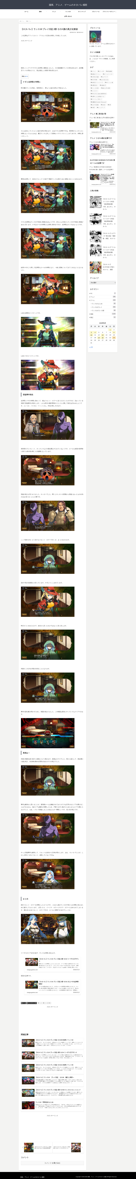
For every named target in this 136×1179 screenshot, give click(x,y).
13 (102, 335)
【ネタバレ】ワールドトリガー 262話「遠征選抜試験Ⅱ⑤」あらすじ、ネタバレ (109, 204)
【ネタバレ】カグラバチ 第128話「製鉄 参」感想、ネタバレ (109, 236)
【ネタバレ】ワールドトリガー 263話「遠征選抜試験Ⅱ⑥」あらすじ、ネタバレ (109, 221)
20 (102, 337)
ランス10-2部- (48, 1003)
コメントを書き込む (52, 1163)
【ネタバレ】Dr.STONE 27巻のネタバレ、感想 (108, 267)
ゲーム (24, 1003)
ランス (40, 1003)
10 (91, 335)
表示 (26, 76)
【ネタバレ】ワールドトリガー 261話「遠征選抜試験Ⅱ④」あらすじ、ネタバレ (109, 252)
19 (99, 337)
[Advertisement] (52, 53)
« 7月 (91, 347)
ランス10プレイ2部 (32, 1003)
